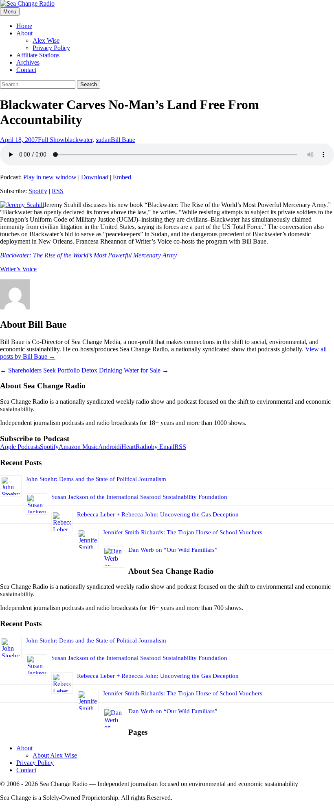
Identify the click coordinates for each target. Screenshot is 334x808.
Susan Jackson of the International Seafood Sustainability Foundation (139, 497)
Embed (122, 177)
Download (94, 177)
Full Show (51, 139)
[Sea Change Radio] (27, 3)
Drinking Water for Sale (134, 370)
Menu (9, 12)
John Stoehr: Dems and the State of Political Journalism (96, 479)
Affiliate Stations (37, 55)
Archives (28, 62)
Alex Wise (46, 40)
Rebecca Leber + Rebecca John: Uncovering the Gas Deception (158, 514)
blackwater (78, 139)
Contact (26, 69)
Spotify (38, 190)
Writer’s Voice (18, 269)
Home (24, 25)
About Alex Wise (55, 755)
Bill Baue (123, 139)
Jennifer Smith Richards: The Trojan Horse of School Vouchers (182, 532)
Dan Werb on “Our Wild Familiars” (173, 550)
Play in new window (50, 177)
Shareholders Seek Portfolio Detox (48, 370)
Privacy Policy (51, 47)
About (24, 33)
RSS (58, 190)
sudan (103, 139)
